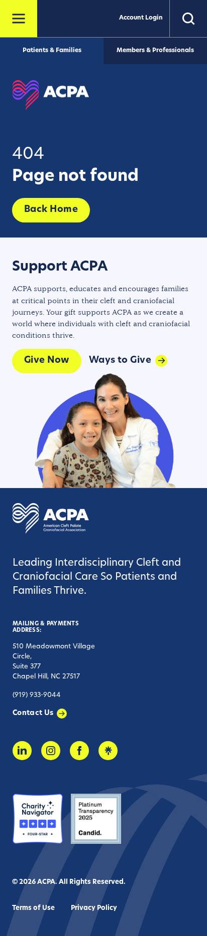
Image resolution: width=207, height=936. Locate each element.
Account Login (141, 18)
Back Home (51, 209)
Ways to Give (120, 360)
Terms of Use (33, 908)
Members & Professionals (155, 51)
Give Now (46, 360)
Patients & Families (52, 51)
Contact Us (33, 713)
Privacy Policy (94, 908)
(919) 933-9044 (37, 695)
